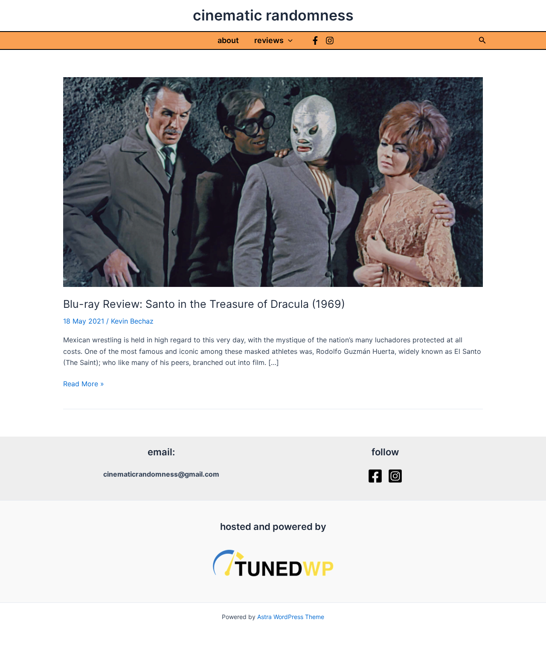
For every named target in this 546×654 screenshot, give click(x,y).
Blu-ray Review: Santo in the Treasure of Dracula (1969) (204, 304)
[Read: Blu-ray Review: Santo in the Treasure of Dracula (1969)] (273, 181)
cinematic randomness (273, 15)
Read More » (83, 384)
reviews (269, 40)
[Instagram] (329, 40)
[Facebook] (315, 40)
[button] (288, 40)
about (228, 40)
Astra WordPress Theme (290, 616)
